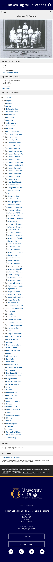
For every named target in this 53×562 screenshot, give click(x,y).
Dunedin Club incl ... (14, 159)
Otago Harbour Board (14, 381)
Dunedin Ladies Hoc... (15, 171)
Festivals (9, 342)
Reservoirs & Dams (13, 401)
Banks (8, 106)
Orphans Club (12, 289)
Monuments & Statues (14, 367)
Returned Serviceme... (16, 308)
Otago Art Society (14, 294)
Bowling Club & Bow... (15, 134)
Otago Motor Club (14, 300)
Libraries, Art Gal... (13, 364)
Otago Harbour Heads (14, 384)
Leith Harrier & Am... (15, 199)
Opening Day (13, 241)
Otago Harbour (11, 378)
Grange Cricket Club (15, 187)
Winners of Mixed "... (15, 269)
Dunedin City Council (13, 336)
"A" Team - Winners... (15, 232)
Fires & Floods (11, 348)
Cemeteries (10, 126)
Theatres (9, 426)
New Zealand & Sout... (14, 373)
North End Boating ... (15, 283)
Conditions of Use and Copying (11, 457)
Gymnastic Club (13, 196)
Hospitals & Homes (13, 350)
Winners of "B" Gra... (15, 213)
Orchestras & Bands (13, 376)
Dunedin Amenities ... (15, 148)
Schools (9, 404)
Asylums (9, 103)
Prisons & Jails (11, 395)
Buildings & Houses (13, 112)
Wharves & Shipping (13, 435)
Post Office (10, 390)
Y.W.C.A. (10, 331)
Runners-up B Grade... (16, 218)
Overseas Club (13, 303)
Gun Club (11, 193)
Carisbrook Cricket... (15, 143)
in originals (6, 88)
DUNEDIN (8, 98)
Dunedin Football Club (15, 165)
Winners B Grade (14, 246)
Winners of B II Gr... (15, 221)
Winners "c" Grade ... (15, 230)
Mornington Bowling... (15, 207)
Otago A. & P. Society (15, 291)
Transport (9, 429)
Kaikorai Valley (11, 437)
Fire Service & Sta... (13, 345)
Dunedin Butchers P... (15, 154)
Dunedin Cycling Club (15, 162)
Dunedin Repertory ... (15, 179)
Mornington (10, 370)
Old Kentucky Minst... (15, 286)
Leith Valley (10, 359)
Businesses (10, 114)
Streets (9, 418)
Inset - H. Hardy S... (15, 275)
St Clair (8, 412)
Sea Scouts (12, 317)
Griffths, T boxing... (14, 190)
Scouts (10, 314)
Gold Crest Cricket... (15, 185)
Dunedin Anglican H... (15, 151)
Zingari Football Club (15, 334)
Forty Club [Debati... (15, 182)
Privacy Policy (6, 468)
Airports (9, 100)
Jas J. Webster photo (10, 72)
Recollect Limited (27, 473)
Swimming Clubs (13, 328)
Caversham (10, 120)
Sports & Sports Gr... (13, 409)
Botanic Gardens (12, 109)
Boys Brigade (12, 137)
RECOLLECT (5, 473)
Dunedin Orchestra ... (15, 176)
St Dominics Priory (13, 415)
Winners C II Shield (14, 280)
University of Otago (13, 432)
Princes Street (11, 393)
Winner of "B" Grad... (15, 238)
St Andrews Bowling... (15, 325)
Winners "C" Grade (15, 266)
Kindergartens (11, 356)
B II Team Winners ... (15, 224)
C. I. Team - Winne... (15, 216)
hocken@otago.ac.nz (26, 529)
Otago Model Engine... (16, 297)
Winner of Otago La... (15, 235)
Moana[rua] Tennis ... (15, 202)
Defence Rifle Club (14, 145)
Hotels (8, 353)
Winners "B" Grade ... (15, 252)
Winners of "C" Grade (16, 277)
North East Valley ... (14, 210)
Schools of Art (11, 407)
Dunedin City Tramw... (15, 157)
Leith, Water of (11, 362)
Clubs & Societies (12, 131)
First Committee (14, 258)
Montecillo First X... (14, 204)
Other (8, 387)
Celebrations (11, 123)
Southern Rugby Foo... (16, 322)
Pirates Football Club (15, 305)
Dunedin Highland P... (15, 168)
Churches (9, 128)
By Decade (10, 117)
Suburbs (9, 421)
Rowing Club (12, 311)
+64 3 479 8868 (26, 526)
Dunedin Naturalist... (15, 173)
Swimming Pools (12, 423)
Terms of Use (13, 468)
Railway (9, 398)
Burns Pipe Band (13, 140)
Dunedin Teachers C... (14, 339)
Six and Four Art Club (15, 319)
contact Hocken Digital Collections (41, 469)
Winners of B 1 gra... (15, 227)
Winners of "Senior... (15, 272)
